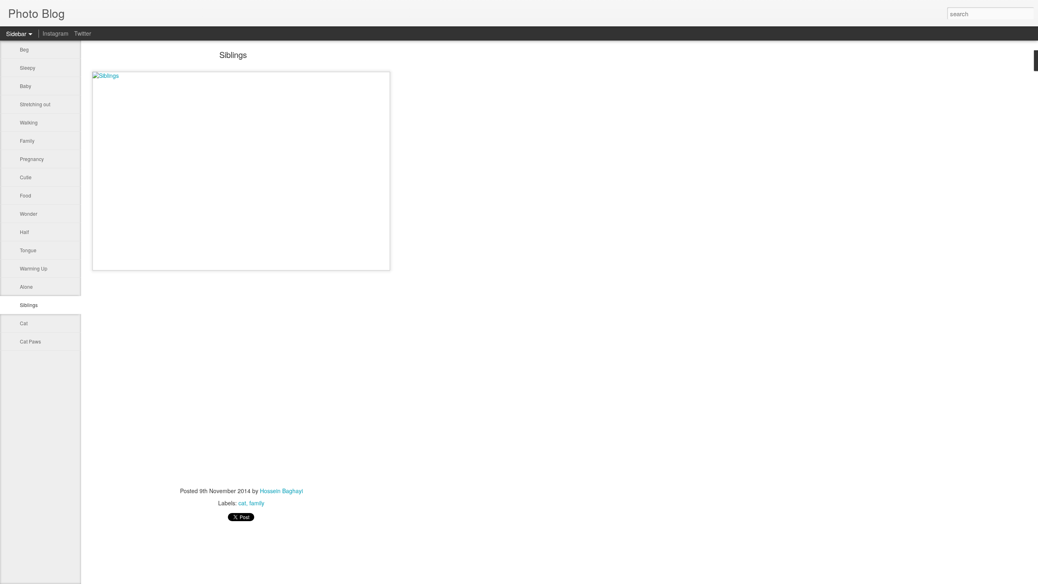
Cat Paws (30, 341)
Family (27, 140)
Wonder (28, 213)
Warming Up (33, 268)
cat (242, 503)
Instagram (56, 33)
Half (24, 231)
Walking (29, 122)
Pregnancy (32, 158)
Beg (24, 49)
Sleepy (27, 67)
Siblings (29, 304)
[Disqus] (241, 379)
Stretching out (35, 104)
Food (25, 195)
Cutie (26, 177)
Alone (26, 286)
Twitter (82, 33)
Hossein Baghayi (281, 491)
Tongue (28, 250)
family (256, 503)
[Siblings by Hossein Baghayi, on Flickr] (241, 75)
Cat (24, 323)
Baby (25, 85)
